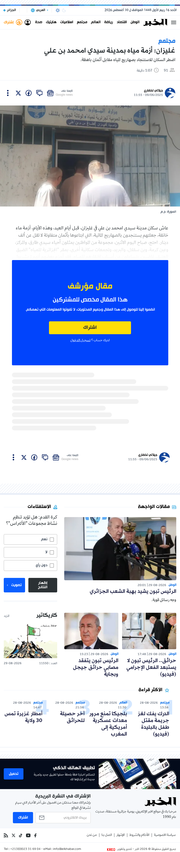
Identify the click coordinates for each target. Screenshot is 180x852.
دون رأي (41, 565)
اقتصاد (122, 22)
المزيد (6, 616)
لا (46, 552)
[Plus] (8, 93)
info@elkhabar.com (67, 849)
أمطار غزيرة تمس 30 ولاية (23, 717)
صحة (38, 22)
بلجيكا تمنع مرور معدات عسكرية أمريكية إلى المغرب (108, 724)
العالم (96, 22)
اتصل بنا (106, 835)
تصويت (16, 585)
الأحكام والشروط (139, 835)
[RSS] (6, 835)
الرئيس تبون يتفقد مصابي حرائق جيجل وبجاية (95, 667)
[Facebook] (35, 835)
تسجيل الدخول (80, 340)
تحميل (13, 774)
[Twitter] (13, 835)
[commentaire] (39, 93)
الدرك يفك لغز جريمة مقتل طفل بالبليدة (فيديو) (153, 724)
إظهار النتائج (42, 585)
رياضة (108, 22)
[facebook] (29, 93)
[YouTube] (28, 835)
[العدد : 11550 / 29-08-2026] (30, 641)
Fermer (173, 22)
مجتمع (82, 22)
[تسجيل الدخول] (28, 22)
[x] (18, 93)
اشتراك (90, 327)
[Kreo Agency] (111, 849)
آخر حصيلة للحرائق (72, 717)
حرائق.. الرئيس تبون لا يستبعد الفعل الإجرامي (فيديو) (151, 667)
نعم (44, 539)
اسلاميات (66, 22)
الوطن (135, 22)
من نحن (92, 835)
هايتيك (51, 22)
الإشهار (120, 835)
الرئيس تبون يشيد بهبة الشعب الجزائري (133, 591)
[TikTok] (20, 835)
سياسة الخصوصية (165, 835)
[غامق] (64, 10)
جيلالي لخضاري (153, 91)
